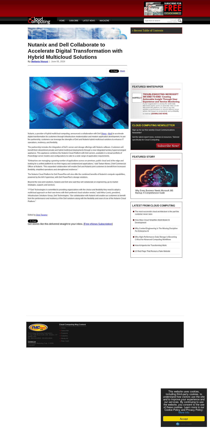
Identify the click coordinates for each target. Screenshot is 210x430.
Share (122, 71)
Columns (64, 336)
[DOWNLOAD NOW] (159, 114)
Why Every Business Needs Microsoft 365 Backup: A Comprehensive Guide (154, 191)
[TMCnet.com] (38, 331)
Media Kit (64, 338)
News (104, 134)
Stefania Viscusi (39, 61)
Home (62, 20)
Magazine (104, 20)
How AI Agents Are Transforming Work (150, 245)
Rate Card (65, 341)
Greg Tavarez (41, 215)
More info (183, 412)
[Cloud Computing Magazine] (42, 23)
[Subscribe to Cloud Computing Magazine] (163, 14)
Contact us (32, 341)
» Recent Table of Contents (147, 30)
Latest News (89, 20)
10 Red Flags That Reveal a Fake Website (152, 251)
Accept (184, 419)
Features (64, 333)
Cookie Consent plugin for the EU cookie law (184, 424)
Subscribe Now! (168, 145)
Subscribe (73, 20)
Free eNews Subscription (98, 224)
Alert (110, 134)
